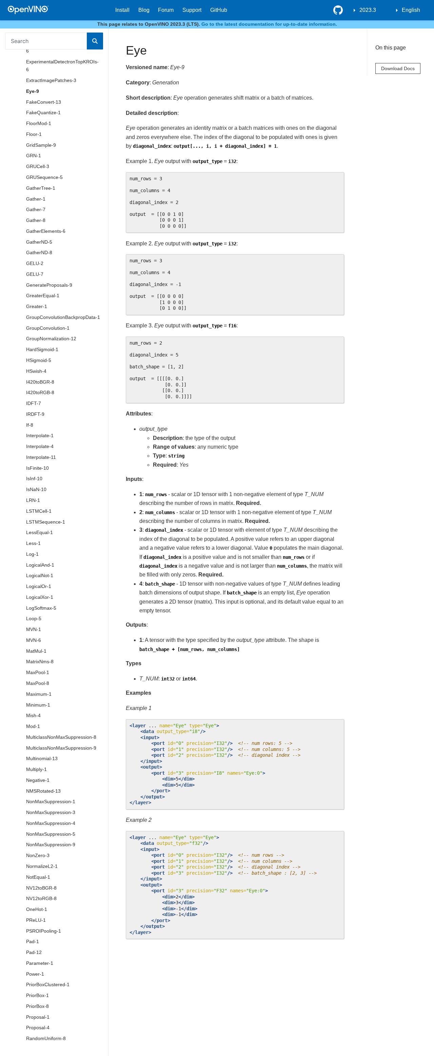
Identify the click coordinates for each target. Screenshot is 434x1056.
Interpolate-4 (40, 446)
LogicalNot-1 (39, 575)
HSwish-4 (36, 371)
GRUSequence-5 (44, 177)
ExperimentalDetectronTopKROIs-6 (62, 66)
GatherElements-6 (45, 231)
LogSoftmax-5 (41, 608)
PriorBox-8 (37, 1006)
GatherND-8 (39, 253)
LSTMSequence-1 (45, 522)
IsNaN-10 (36, 489)
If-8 (29, 425)
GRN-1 (33, 156)
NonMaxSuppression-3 (50, 812)
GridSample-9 (41, 145)
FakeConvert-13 (43, 102)
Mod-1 (33, 726)
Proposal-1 (38, 1017)
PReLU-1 (36, 920)
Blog (144, 10)
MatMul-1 (36, 651)
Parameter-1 (39, 963)
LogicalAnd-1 (40, 565)
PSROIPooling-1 (43, 931)
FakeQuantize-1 (43, 113)
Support (191, 10)
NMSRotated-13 (43, 791)
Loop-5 (33, 619)
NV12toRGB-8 (41, 898)
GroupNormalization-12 (51, 339)
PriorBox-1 (37, 995)
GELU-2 (34, 263)
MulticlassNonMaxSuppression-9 (61, 748)
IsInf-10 (34, 479)
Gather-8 (35, 220)
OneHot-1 (36, 909)
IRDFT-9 (35, 414)
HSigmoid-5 (38, 360)
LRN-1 (33, 500)
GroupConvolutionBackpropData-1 (63, 317)
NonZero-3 (38, 855)
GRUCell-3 (37, 166)
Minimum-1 (38, 705)
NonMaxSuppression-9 (50, 845)
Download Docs (398, 68)
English (411, 10)
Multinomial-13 (42, 758)
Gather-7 (35, 209)
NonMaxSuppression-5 (50, 834)
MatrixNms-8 (40, 662)
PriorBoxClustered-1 (48, 985)
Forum (166, 10)
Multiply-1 (36, 769)
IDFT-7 (33, 403)
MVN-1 (33, 629)
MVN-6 (33, 640)
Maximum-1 (39, 694)
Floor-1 (34, 134)
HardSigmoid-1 (42, 349)
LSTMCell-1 (39, 511)
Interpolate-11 (41, 457)
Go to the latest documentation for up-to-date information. (269, 24)
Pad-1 (32, 942)
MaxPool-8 (37, 683)
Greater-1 (36, 306)
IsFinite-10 (37, 468)
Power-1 (35, 974)
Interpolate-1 (40, 436)
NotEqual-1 (38, 877)
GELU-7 (34, 274)
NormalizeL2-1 (42, 866)
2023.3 (367, 10)
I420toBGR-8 (40, 382)
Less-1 (33, 543)
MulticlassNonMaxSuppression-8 (61, 737)
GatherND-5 (39, 242)
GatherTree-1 (40, 188)
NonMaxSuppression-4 (50, 823)
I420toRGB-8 (40, 392)
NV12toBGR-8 (41, 888)
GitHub (218, 10)
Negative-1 (38, 780)
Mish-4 (33, 715)
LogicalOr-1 (38, 586)
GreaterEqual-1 (42, 296)
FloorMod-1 (38, 123)
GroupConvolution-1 (48, 328)
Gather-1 (35, 199)
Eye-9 (32, 91)
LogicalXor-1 (39, 597)
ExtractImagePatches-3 (51, 80)
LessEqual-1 (39, 532)
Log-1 (32, 554)
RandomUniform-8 (46, 1038)
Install (122, 10)
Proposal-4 (38, 1028)
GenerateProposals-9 (49, 285)
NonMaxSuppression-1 (50, 802)
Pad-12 (34, 952)
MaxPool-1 (37, 672)
